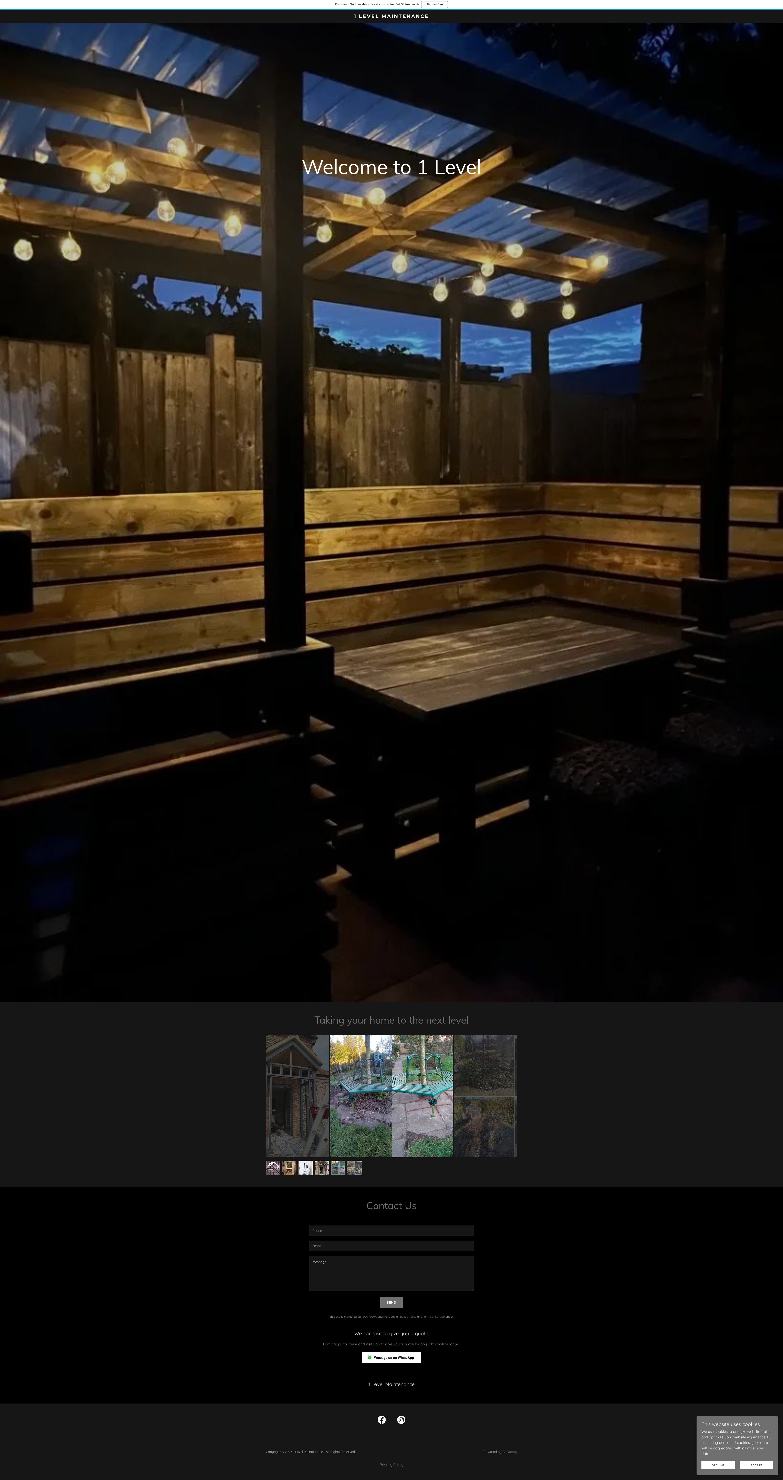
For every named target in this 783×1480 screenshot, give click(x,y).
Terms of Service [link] (434, 1316)
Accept (756, 1465)
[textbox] (391, 1230)
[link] (392, 16)
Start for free (434, 4)
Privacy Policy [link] (407, 1316)
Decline (718, 1465)
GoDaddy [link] (509, 1452)
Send (391, 1302)
